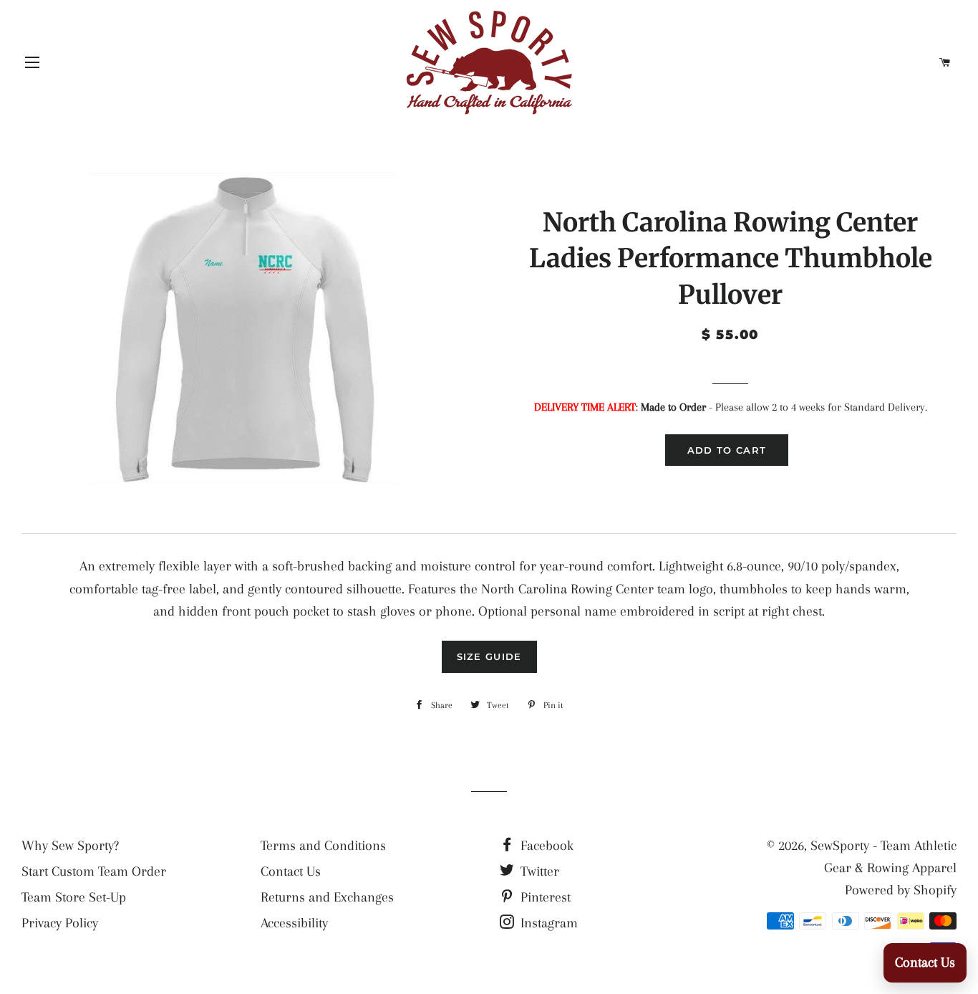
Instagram (547, 923)
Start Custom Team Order (93, 871)
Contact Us (291, 871)
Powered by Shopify (901, 890)
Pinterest (544, 897)
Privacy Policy (59, 923)
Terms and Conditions (323, 846)
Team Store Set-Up (73, 897)
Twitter (538, 871)
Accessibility (294, 923)
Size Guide (489, 656)
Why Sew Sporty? (70, 846)
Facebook (545, 846)
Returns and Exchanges (327, 897)
